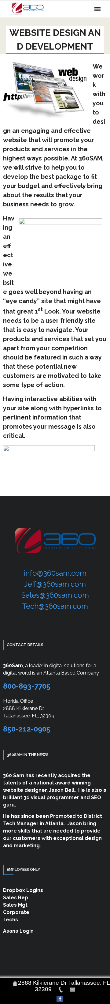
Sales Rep (15, 898)
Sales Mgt (15, 905)
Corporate (16, 912)
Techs (10, 920)
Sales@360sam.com (55, 595)
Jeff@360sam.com (55, 584)
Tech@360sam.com (55, 606)
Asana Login (18, 931)
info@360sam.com (55, 573)
